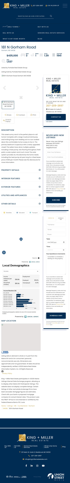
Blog (40, 39)
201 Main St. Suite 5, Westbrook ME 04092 (35, 452)
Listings (10, 406)
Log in (49, 6)
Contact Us (56, 117)
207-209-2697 (38, 6)
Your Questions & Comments (55, 254)
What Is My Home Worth (50, 446)
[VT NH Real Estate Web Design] (56, 476)
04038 (5, 408)
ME (15, 406)
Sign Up (56, 6)
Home (3, 406)
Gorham (32, 406)
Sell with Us (8, 33)
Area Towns (13, 27)
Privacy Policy (7, 373)
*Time (48, 246)
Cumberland (22, 406)
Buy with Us (43, 27)
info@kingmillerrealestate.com (36, 459)
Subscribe (56, 200)
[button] (51, 16)
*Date (48, 239)
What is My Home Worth (14, 39)
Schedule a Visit (61, 218)
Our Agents (49, 121)
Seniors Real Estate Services (51, 33)
